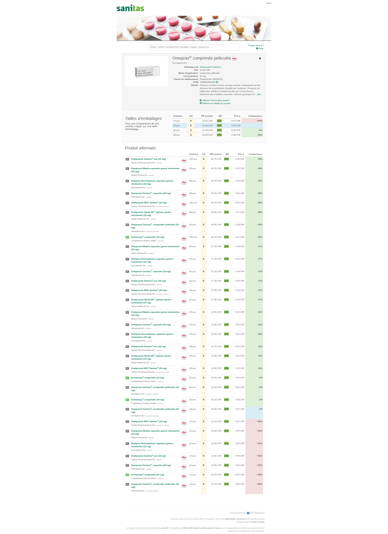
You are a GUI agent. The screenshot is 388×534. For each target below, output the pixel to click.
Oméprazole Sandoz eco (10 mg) (148, 159)
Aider (261, 48)
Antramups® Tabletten (210, 67)
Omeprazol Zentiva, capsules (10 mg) (151, 193)
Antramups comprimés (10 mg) (147, 237)
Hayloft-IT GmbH (257, 522)
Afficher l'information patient (216, 100)
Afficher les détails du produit (216, 103)
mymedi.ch (241, 519)
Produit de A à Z (256, 45)
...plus (258, 94)
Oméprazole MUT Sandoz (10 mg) (149, 202)
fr (269, 3)
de (267, 3)
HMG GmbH (230, 519)
